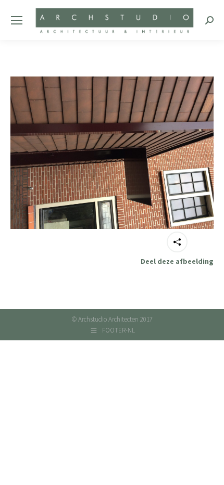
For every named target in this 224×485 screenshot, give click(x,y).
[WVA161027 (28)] (112, 152)
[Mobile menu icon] (16, 20)
